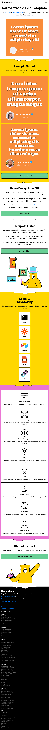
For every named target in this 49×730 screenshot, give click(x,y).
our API (7, 13)
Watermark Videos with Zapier (8, 672)
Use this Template (23, 176)
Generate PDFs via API (6, 669)
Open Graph (4, 650)
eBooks (3, 682)
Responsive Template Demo (8, 642)
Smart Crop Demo (5, 651)
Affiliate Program (5, 721)
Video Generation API (6, 620)
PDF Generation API (6, 622)
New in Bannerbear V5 (6, 615)
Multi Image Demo (5, 641)
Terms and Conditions (7, 609)
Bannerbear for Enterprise (7, 625)
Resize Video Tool (5, 697)
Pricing (3, 726)
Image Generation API (6, 617)
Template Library (5, 623)
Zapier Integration (5, 630)
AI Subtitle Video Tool (6, 699)
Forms (2, 633)
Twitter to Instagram (6, 645)
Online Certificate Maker (7, 656)
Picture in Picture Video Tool (8, 708)
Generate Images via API (7, 666)
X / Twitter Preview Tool (7, 691)
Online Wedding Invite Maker (8, 657)
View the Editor (24, 251)
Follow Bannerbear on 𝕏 (8, 596)
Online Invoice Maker (6, 662)
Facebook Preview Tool (7, 689)
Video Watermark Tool (6, 706)
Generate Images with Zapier (8, 670)
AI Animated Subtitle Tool (7, 700)
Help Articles (4, 679)
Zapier (36, 205)
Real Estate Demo (5, 647)
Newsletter (4, 724)
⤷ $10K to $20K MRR (6, 718)
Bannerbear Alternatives (7, 727)
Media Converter (5, 705)
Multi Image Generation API (8, 619)
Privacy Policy (5, 606)
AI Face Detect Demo (6, 644)
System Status (4, 712)
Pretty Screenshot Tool (7, 693)
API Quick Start (5, 684)
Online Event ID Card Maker (8, 659)
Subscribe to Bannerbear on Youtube (11, 599)
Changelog (3, 723)
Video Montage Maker (6, 703)
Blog (2, 681)
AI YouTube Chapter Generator (9, 702)
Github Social (4, 648)
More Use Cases (5, 675)
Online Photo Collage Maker (8, 660)
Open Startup (4, 715)
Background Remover (6, 694)
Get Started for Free (24, 556)
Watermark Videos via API (7, 667)
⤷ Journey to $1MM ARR (7, 720)
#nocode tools (17, 13)
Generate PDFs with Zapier (7, 674)
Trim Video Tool (5, 696)
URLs (2, 635)
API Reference (4, 685)
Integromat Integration (6, 632)
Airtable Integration (6, 629)
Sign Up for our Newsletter (8, 601)
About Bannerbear (5, 714)
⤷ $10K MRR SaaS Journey (8, 717)
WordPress (4, 637)
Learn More (24, 213)
